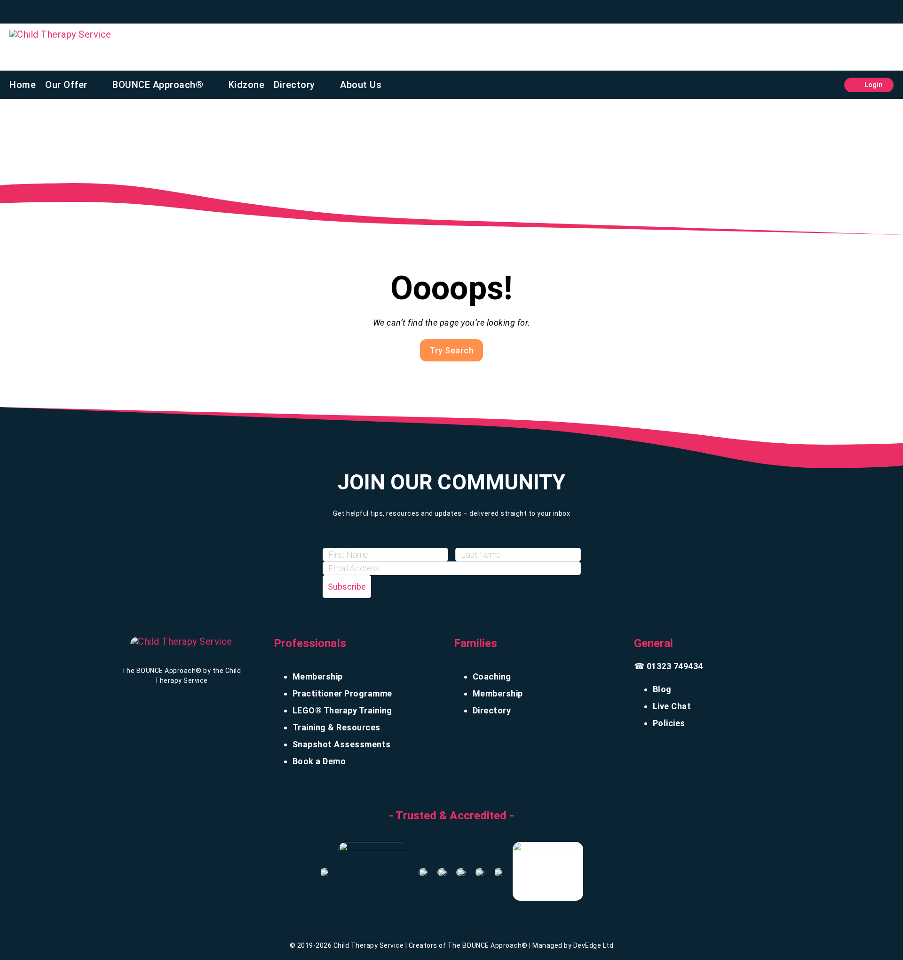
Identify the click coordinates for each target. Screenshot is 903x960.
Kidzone (247, 84)
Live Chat (672, 706)
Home (22, 84)
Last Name (477, 539)
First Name (345, 539)
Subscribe (347, 587)
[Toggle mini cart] (830, 85)
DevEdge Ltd (593, 945)
